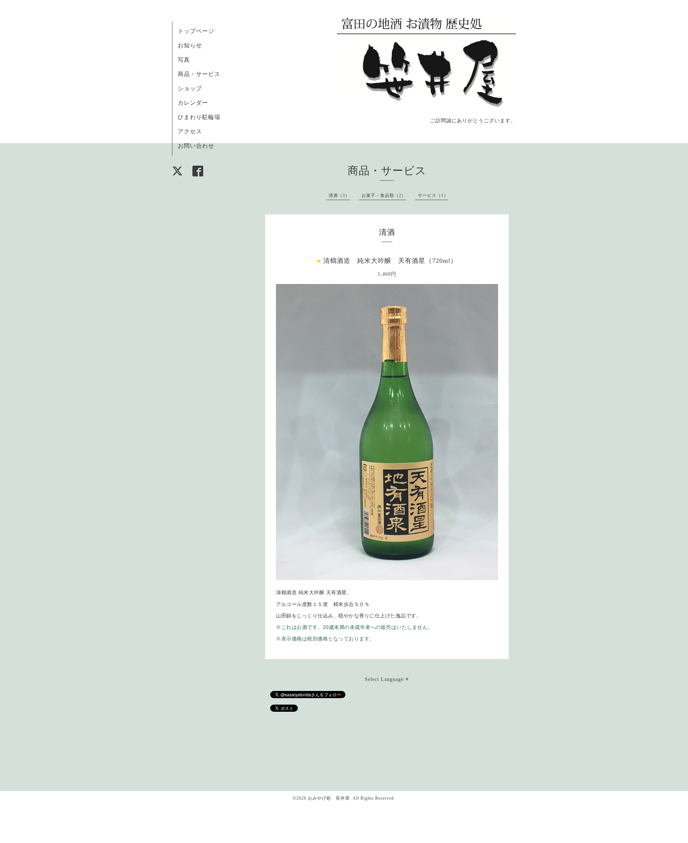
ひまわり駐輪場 (199, 117)
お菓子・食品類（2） (384, 195)
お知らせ (190, 45)
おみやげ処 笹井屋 (329, 798)
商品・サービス (199, 74)
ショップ (190, 88)
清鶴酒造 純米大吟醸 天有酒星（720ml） (390, 260)
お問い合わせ (196, 146)
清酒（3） (339, 195)
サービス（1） (433, 195)
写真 (184, 60)
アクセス (190, 131)
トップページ (196, 31)
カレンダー (193, 103)
